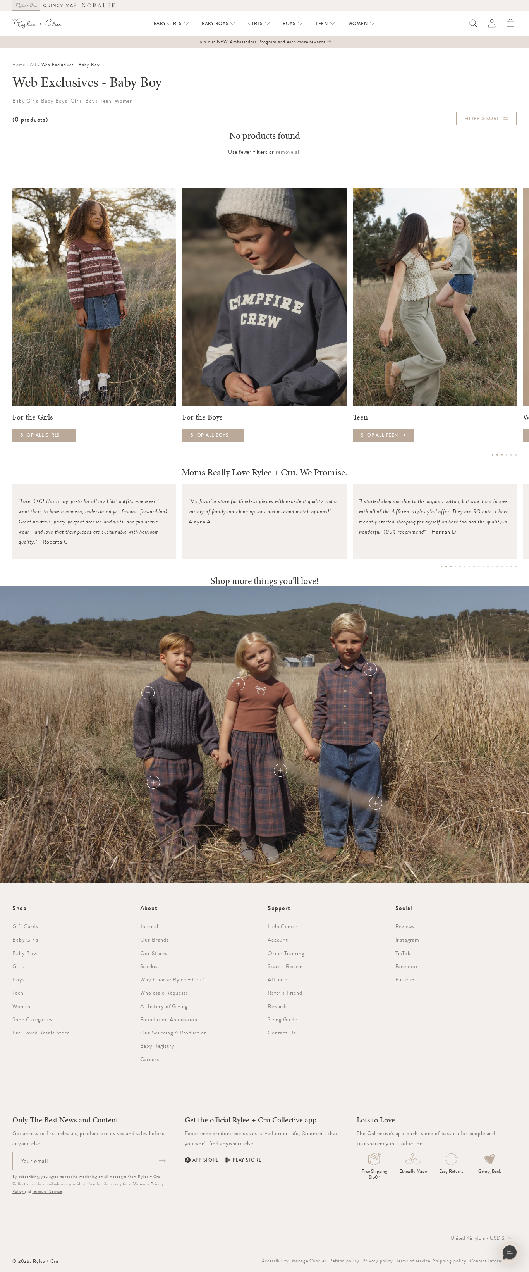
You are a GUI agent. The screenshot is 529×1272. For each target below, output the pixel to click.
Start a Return (285, 966)
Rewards (278, 1006)
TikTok (402, 953)
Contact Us (281, 1032)
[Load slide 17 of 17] (516, 566)
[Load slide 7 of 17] (469, 566)
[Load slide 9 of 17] (478, 566)
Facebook (406, 966)
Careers (149, 1059)
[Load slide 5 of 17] (460, 566)
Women (21, 1006)
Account (278, 939)
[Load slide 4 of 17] (455, 566)
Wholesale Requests (164, 992)
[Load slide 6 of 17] (464, 566)
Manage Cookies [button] (309, 1260)
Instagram (407, 939)
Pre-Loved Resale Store (40, 1032)
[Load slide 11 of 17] (488, 566)
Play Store (247, 1160)
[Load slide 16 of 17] (511, 566)
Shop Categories (32, 1019)
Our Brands (154, 939)
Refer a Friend (285, 992)
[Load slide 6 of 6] (516, 455)
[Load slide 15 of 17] (506, 566)
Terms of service (413, 1260)
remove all (288, 152)
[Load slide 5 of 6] (511, 455)
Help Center (283, 926)
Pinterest (406, 979)
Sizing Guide (282, 1019)
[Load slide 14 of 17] (502, 566)
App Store (205, 1160)
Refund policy (344, 1260)
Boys (18, 979)
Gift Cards (25, 926)
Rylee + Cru (45, 1261)
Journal (149, 926)
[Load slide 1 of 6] (492, 455)
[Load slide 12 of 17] (492, 566)
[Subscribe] (162, 1161)
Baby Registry (157, 1045)
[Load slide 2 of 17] (446, 566)
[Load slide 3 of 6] (502, 455)
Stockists (151, 966)
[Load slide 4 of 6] (506, 455)
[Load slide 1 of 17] (441, 566)
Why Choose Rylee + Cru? (172, 979)
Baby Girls (25, 939)
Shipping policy (450, 1260)
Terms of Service (47, 1191)
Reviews (404, 926)
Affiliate (277, 979)
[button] (172, 23)
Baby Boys (25, 953)
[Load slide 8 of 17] (474, 566)
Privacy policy (377, 1260)
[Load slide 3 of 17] (450, 566)
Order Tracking (286, 953)
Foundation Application (169, 1019)
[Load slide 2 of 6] (497, 455)
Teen (17, 992)
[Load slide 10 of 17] (483, 566)
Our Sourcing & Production (173, 1032)
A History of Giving (164, 1006)
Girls (18, 966)
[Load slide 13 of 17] (497, 566)
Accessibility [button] (275, 1260)
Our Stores (153, 953)
